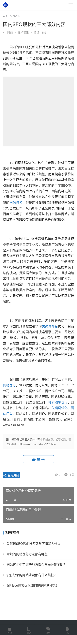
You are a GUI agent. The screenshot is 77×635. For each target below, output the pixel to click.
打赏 (68, 474)
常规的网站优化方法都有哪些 (27, 554)
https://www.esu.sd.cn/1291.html (37, 444)
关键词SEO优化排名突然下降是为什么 (34, 543)
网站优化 (9, 385)
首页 (5, 16)
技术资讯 (23, 32)
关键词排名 (50, 326)
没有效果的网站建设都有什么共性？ (32, 575)
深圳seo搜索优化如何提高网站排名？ (33, 585)
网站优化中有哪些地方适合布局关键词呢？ (37, 564)
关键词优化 (60, 408)
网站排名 (16, 202)
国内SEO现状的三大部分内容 (23, 439)
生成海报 (13, 475)
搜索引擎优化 (58, 402)
